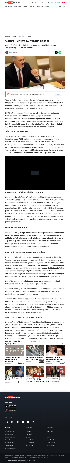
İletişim (49, 437)
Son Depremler (30, 442)
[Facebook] (23, 422)
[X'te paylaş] (56, 52)
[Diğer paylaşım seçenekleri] (63, 52)
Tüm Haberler (9, 445)
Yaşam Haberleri (9, 440)
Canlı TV (28, 431)
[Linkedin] (33, 422)
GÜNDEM (25, 7)
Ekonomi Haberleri (10, 437)
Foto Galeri (29, 434)
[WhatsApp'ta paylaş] (59, 52)
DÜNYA (47, 7)
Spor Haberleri (9, 434)
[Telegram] (28, 422)
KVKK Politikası (51, 442)
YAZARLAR (17, 7)
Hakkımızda (50, 431)
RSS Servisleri (30, 445)
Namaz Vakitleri (30, 440)
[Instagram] (12, 422)
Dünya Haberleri (9, 442)
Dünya (14, 36)
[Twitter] (7, 422)
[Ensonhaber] (12, 2)
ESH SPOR (40, 7)
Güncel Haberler (9, 431)
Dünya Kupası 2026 (10, 448)
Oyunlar (28, 437)
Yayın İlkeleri (50, 440)
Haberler (7, 36)
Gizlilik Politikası (51, 445)
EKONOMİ (32, 7)
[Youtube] (18, 422)
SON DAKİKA (9, 7)
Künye (48, 434)
